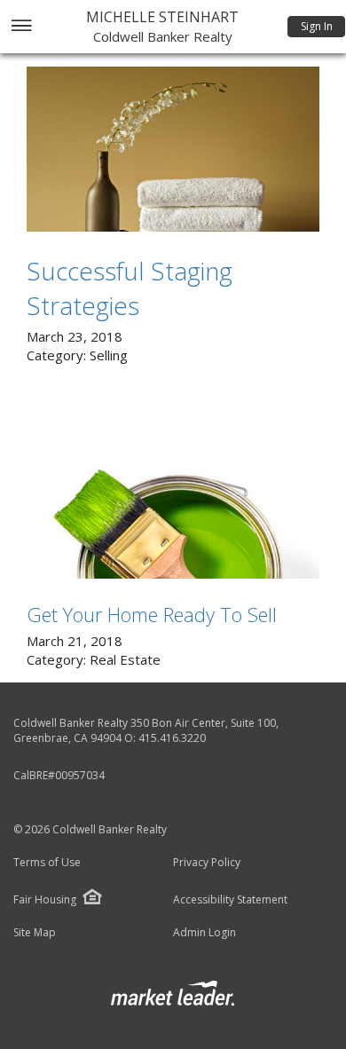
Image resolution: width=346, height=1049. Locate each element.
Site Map (34, 933)
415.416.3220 (172, 737)
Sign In (317, 26)
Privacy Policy (206, 863)
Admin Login (204, 933)
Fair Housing (44, 899)
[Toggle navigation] (21, 27)
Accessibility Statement (230, 900)
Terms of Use (47, 863)
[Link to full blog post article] (173, 149)
